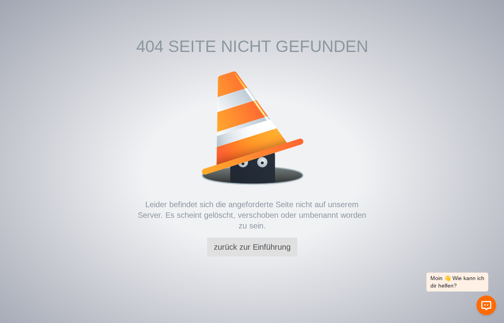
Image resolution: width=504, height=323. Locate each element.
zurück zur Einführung (252, 247)
